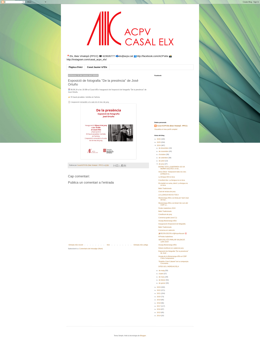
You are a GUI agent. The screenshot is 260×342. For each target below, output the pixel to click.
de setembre (163, 158)
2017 (159, 306)
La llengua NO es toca (166, 177)
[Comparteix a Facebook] (122, 165)
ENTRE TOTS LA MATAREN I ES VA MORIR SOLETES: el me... (171, 168)
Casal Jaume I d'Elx (97, 67)
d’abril (161, 274)
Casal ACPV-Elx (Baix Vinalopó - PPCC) (172, 126)
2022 (159, 290)
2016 (159, 309)
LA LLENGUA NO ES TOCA (168, 195)
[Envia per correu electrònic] (114, 165)
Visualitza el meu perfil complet (165, 129)
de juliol (162, 161)
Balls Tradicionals (165, 188)
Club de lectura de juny (167, 192)
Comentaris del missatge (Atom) (91, 249)
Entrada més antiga (141, 245)
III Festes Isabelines (165, 237)
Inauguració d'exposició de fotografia (172, 224)
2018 (159, 303)
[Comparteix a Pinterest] (124, 165)
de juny (162, 164)
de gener (162, 283)
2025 (159, 142)
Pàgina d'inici (75, 67)
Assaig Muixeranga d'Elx (167, 221)
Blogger (143, 336)
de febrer (162, 280)
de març (162, 277)
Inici (108, 245)
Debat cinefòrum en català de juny (171, 248)
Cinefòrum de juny (165, 214)
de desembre (164, 148)
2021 (159, 293)
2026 (159, 139)
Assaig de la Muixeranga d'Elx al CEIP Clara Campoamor (172, 257)
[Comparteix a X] (119, 165)
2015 (159, 312)
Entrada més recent (76, 245)
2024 (159, 145)
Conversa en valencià (166, 230)
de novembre (164, 151)
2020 (159, 297)
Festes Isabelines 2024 (167, 208)
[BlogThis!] (117, 165)
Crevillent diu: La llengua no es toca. (171, 180)
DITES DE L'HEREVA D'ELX (168, 266)
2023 (159, 287)
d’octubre (162, 154)
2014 (159, 316)
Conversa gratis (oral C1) (167, 218)
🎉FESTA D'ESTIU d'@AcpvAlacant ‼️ (172, 233)
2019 (159, 300)
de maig (162, 271)
